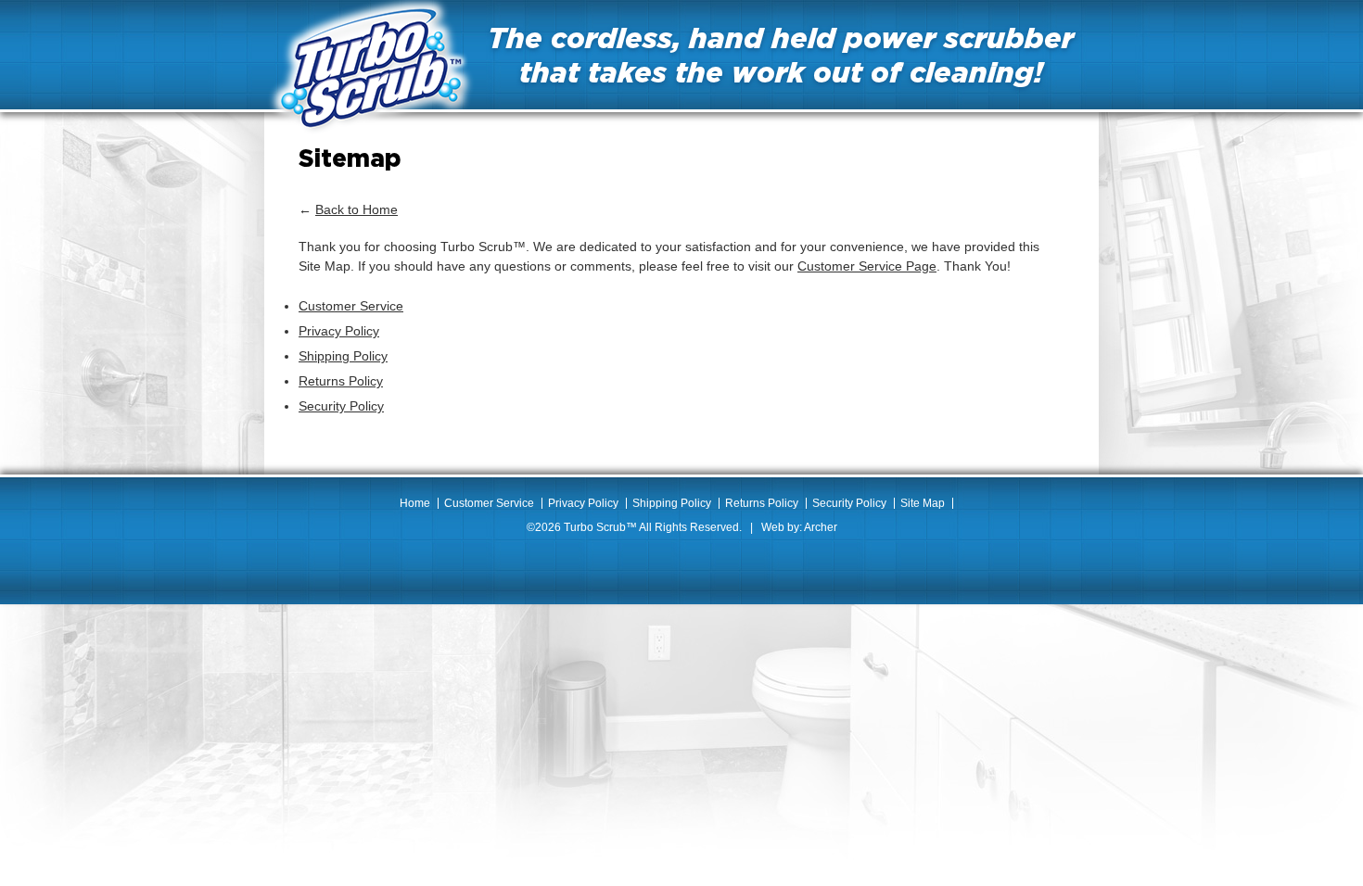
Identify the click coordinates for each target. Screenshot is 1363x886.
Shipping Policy (343, 355)
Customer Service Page (866, 266)
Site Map (922, 503)
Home (415, 503)
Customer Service (351, 305)
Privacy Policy (339, 330)
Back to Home (356, 209)
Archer (820, 527)
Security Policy (341, 406)
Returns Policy (341, 380)
